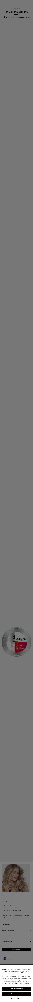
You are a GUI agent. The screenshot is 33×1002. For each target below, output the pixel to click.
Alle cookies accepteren (16, 988)
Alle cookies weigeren (16, 993)
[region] (16, 983)
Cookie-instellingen (16, 998)
